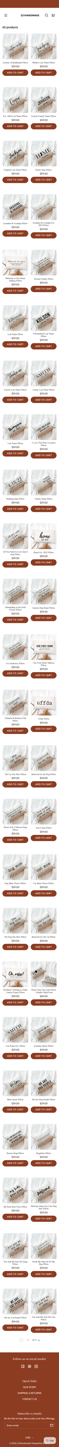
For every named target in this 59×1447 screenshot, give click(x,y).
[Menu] (5, 15)
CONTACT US (29, 1399)
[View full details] (15, 46)
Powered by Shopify (40, 1443)
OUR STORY (29, 1387)
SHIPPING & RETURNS (29, 1393)
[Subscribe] (51, 1425)
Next (35, 1340)
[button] (46, 15)
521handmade (24, 1443)
